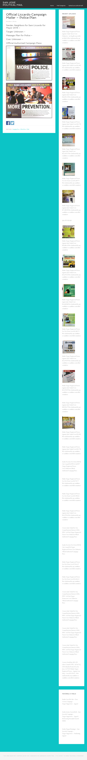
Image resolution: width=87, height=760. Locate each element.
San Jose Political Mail (13, 3)
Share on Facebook (8, 123)
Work (28, 129)
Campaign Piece (15, 129)
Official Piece (23, 129)
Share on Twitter (12, 123)
